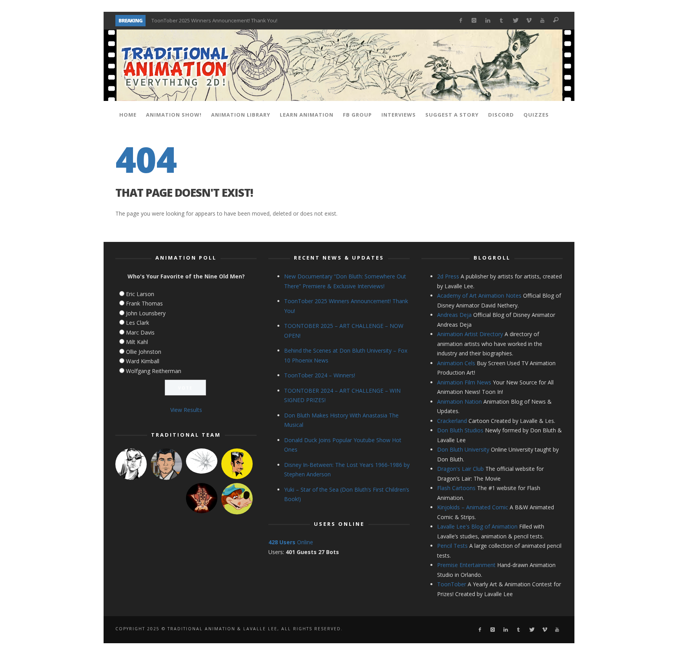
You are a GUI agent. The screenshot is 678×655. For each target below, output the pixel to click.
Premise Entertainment (466, 565)
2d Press (448, 276)
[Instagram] (474, 20)
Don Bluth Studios (460, 430)
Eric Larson (140, 294)
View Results (186, 409)
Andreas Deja (454, 314)
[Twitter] (515, 20)
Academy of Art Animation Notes (479, 295)
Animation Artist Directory (470, 334)
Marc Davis (140, 332)
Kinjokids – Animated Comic (472, 507)
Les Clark (137, 322)
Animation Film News (464, 382)
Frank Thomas (144, 303)
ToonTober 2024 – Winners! (319, 375)
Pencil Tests (452, 545)
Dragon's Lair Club (460, 468)
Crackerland (452, 420)
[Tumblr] (501, 20)
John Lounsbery (146, 313)
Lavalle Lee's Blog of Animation (477, 526)
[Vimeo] (528, 20)
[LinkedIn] (488, 20)
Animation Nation (459, 401)
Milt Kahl (137, 342)
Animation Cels (456, 363)
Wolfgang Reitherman (153, 371)
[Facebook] (460, 20)
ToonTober (451, 584)
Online (290, 542)
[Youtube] (542, 20)
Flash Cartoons (456, 488)
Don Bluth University (463, 449)
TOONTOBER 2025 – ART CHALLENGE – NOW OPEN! (210, 21)
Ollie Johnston (143, 351)
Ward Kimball (142, 361)
